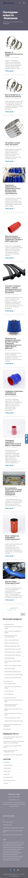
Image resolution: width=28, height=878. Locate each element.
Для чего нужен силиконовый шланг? (12, 582)
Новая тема (6, 774)
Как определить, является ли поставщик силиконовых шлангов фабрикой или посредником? (13, 491)
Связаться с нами (7, 825)
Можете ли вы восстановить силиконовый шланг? (11, 751)
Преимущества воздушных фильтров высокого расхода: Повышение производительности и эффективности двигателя (13, 343)
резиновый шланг (8, 777)
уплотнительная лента (9, 780)
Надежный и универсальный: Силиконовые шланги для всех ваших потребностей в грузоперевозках (12, 189)
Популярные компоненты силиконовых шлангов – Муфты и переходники (13, 443)
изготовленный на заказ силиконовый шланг (13, 831)
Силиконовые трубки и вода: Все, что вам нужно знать (13, 737)
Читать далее (9, 71)
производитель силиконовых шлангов (13, 834)
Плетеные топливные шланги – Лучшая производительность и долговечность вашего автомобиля (13, 289)
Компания (15, 146)
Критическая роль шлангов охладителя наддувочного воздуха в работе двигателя (14, 238)
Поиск (22, 614)
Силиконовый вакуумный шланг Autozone (13, 827)
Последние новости (8, 822)
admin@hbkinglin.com (14, 799)
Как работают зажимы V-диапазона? (13, 754)
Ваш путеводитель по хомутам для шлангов (13, 95)
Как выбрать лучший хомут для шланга (12, 143)
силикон (6, 783)
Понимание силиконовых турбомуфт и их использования (14, 392)
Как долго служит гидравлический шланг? (12, 746)
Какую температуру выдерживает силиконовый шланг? (12, 537)
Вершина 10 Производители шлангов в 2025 (14, 54)
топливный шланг (8, 765)
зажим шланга (15, 57)
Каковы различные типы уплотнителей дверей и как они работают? (14, 742)
